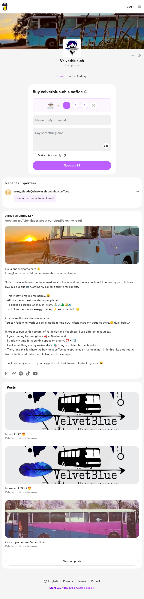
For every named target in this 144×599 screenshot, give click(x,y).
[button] (139, 6)
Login (130, 6)
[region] (72, 129)
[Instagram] (7, 373)
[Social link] (14, 373)
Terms (82, 581)
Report (95, 581)
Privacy (68, 581)
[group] (72, 418)
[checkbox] (47, 155)
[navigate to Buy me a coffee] (5, 6)
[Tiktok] (28, 373)
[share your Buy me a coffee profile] (139, 55)
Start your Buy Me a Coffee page (70, 587)
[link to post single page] (72, 416)
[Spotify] (21, 373)
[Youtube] (35, 373)
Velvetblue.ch (72, 60)
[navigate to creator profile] (72, 48)
